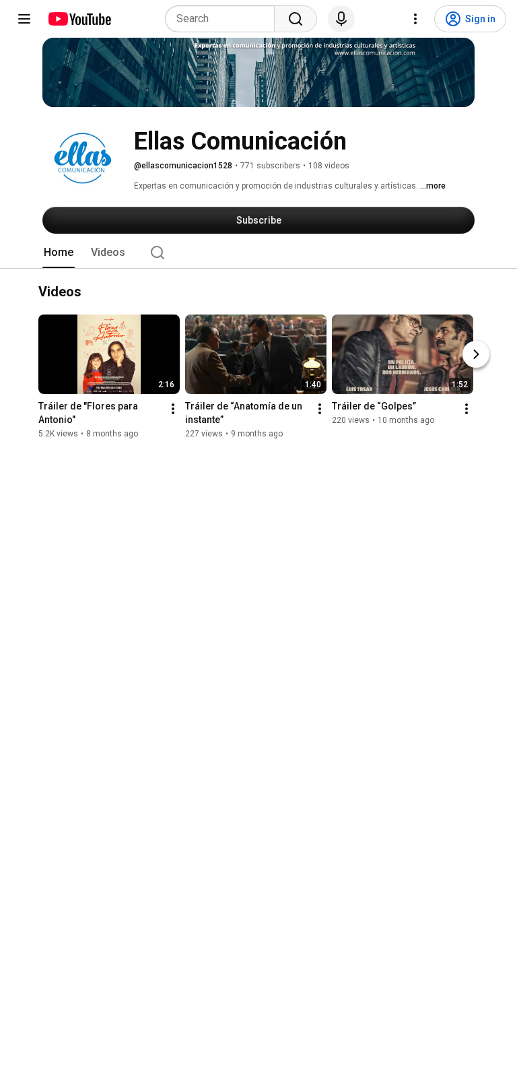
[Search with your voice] (341, 18)
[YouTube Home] (79, 19)
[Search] (295, 18)
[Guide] (24, 19)
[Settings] (415, 19)
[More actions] (173, 409)
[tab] (58, 252)
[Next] (475, 354)
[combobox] (223, 19)
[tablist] (258, 252)
